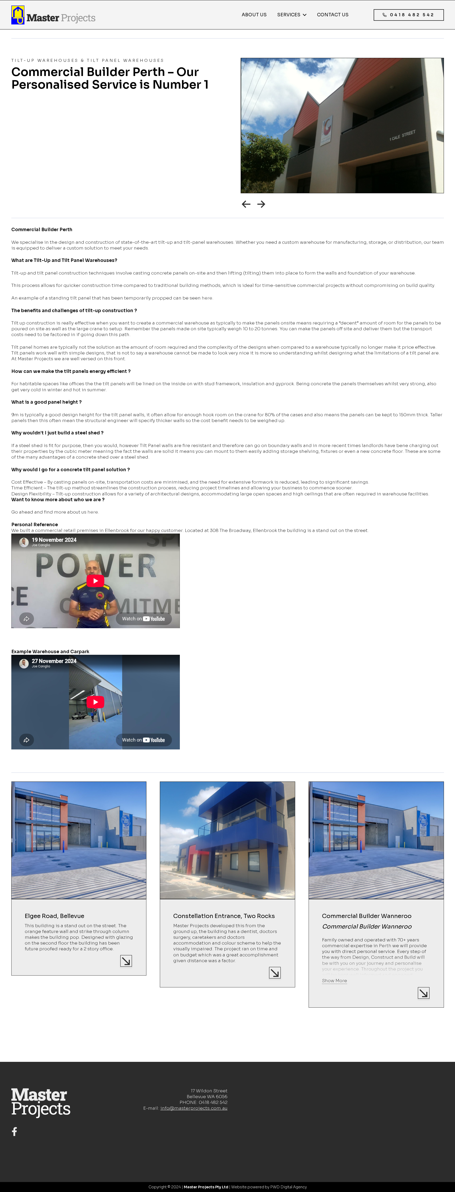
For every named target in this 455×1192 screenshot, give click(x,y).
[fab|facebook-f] (14, 1132)
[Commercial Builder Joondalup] (376, 886)
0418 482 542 (213, 1102)
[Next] (262, 204)
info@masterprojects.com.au (194, 1108)
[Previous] (246, 204)
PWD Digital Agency (288, 1187)
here (207, 298)
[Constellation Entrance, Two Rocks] (78, 884)
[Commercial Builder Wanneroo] (227, 895)
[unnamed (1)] (53, 15)
